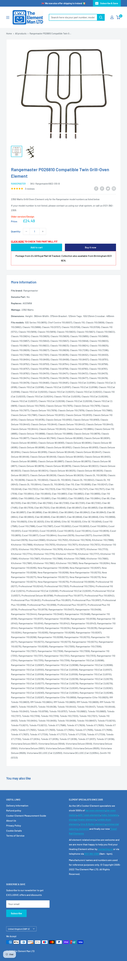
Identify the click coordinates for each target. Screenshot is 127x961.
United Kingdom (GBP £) (19, 929)
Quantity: (16, 231)
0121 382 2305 (91, 853)
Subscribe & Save (109, 3)
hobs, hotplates (109, 814)
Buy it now (90, 247)
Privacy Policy (13, 825)
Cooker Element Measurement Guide (26, 815)
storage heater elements (82, 819)
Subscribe (16, 913)
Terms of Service (15, 835)
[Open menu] (7, 17)
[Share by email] (114, 188)
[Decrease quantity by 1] (26, 231)
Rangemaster (18, 183)
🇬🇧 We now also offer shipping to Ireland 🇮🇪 (63, 3)
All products (20, 33)
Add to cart (37, 247)
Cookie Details (14, 830)
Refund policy (13, 810)
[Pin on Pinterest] (102, 188)
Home (9, 33)
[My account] (112, 17)
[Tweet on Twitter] (108, 188)
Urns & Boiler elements (92, 824)
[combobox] (73, 17)
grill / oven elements (89, 814)
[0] (118, 17)
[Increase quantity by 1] (42, 231)
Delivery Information (17, 805)
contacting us (105, 849)
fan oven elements (95, 810)
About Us (11, 820)
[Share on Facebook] (96, 188)
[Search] (101, 17)
